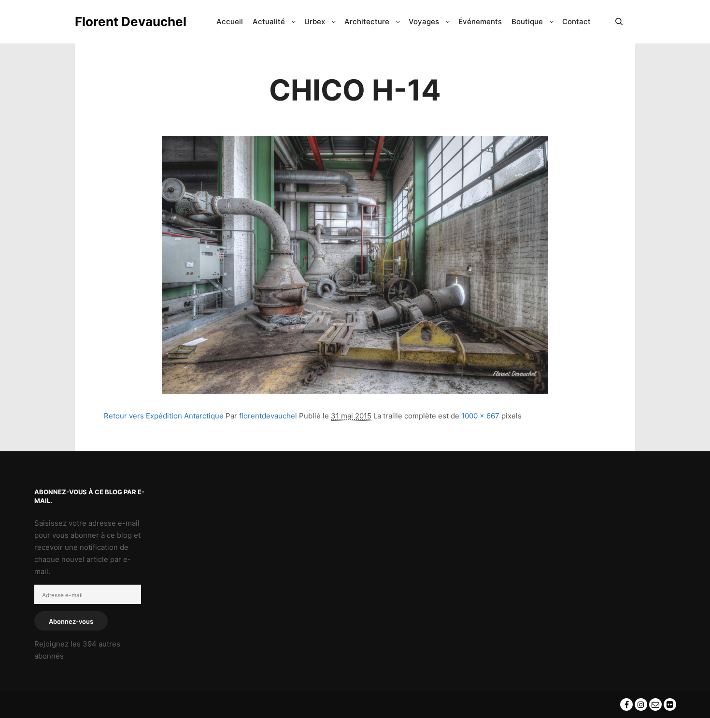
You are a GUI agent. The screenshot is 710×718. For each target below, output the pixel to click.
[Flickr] (670, 704)
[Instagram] (641, 704)
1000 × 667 (480, 415)
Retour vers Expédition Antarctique (164, 415)
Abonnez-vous (71, 621)
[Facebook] (626, 704)
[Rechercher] (619, 21)
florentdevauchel (268, 415)
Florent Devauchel (123, 21)
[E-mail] (655, 704)
